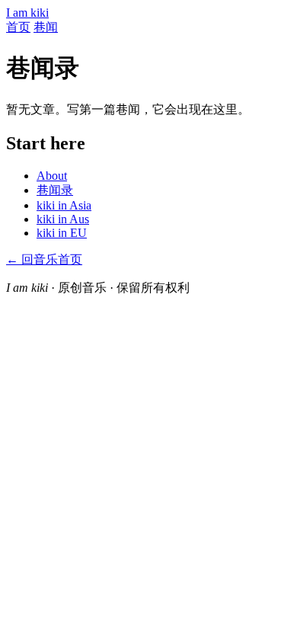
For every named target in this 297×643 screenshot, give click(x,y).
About (52, 175)
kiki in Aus (63, 219)
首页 (18, 27)
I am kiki (27, 12)
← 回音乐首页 (44, 259)
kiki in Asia (64, 205)
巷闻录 (55, 190)
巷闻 (46, 27)
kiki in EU (62, 232)
